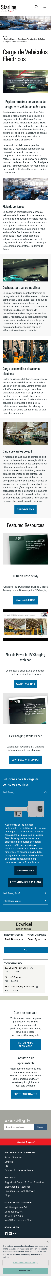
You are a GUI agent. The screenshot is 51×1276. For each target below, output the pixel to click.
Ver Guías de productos (25, 1045)
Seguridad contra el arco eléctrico (24, 1182)
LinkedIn (10, 1233)
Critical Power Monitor (12, 901)
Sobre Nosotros (13, 1157)
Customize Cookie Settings (25, 1263)
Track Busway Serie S (11, 893)
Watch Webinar (25, 684)
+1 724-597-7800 (14, 1215)
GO (25, 949)
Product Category (13, 935)
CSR (7, 1166)
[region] (25, 1257)
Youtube (14, 1233)
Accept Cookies (25, 1271)
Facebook (6, 1233)
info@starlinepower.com (18, 1220)
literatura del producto (25, 882)
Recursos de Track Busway (20, 1191)
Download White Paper (26, 760)
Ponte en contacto (25, 1094)
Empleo (9, 1161)
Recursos (10, 1177)
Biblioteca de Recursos (17, 1186)
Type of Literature (36, 935)
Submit (40, 1127)
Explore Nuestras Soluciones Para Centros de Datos (24, 39)
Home (5, 37)
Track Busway (8, 792)
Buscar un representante (19, 1170)
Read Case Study (26, 600)
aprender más (25, 509)
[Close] (47, 1242)
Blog (7, 1195)
